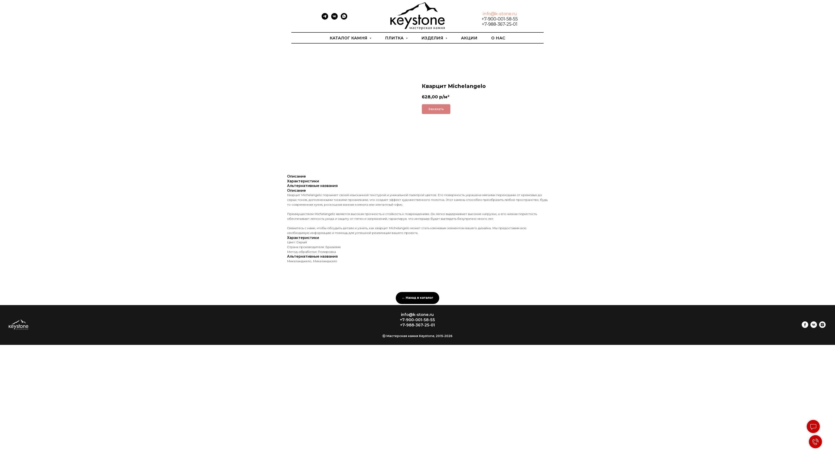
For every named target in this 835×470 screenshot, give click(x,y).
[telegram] (325, 18)
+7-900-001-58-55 (500, 19)
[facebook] (805, 327)
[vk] (334, 18)
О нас (498, 38)
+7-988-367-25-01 (499, 24)
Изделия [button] (432, 38)
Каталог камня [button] (349, 38)
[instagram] (822, 327)
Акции (469, 38)
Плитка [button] (395, 38)
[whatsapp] (344, 18)
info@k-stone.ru (500, 13)
